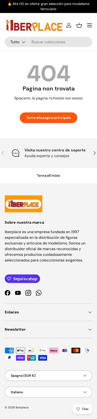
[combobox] (48, 42)
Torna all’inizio (48, 175)
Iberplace (22, 407)
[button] (79, 25)
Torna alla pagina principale (48, 117)
